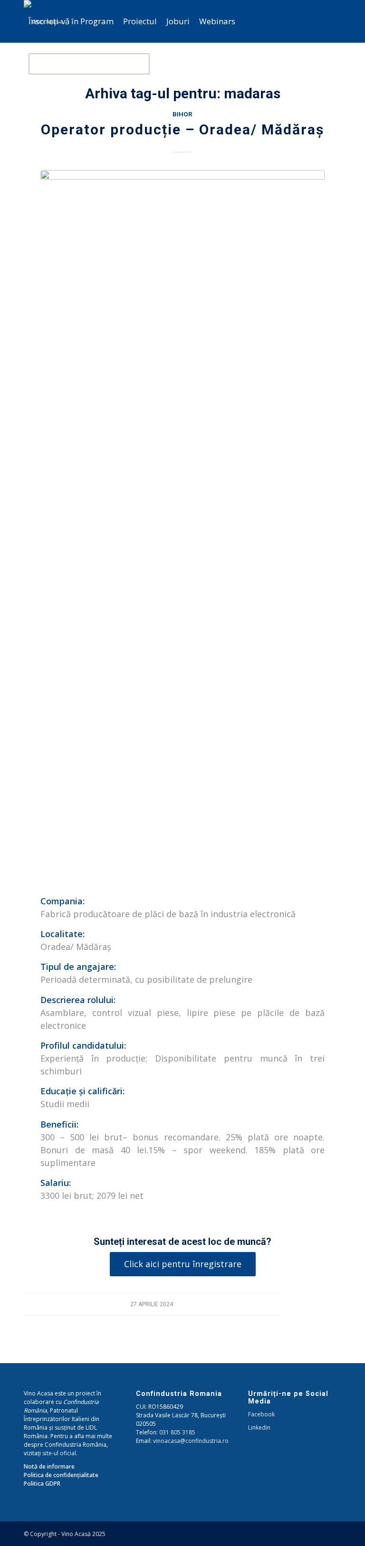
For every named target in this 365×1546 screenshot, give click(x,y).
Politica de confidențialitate (61, 1475)
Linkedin (259, 1427)
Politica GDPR (42, 1484)
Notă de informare (49, 1466)
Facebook (261, 1414)
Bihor (182, 114)
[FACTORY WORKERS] (182, 526)
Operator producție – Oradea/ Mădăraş (182, 129)
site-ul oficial (59, 1453)
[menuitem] (71, 21)
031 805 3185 (177, 1432)
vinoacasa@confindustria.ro (191, 1441)
